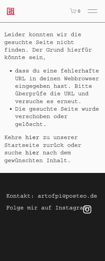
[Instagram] (87, 209)
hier (32, 137)
